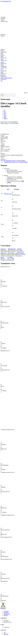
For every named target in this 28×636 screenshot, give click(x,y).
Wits (2, 53)
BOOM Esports (12, 249)
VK (5, 632)
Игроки (6, 615)
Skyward (3, 75)
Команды (6, 612)
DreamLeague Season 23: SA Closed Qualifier (15, 162)
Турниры (6, 611)
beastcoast (3, 249)
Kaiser (2, 257)
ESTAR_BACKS (19, 253)
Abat (2, 72)
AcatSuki (19, 249)
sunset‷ (2, 62)
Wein (2, 56)
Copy (2, 59)
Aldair (2, 65)
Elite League (9, 193)
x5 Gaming (10, 257)
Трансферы (7, 614)
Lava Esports (11, 253)
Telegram (6, 634)
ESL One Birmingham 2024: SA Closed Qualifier (13, 160)
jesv (2, 80)
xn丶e (2, 69)
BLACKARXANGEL (6, 78)
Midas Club (3, 253)
